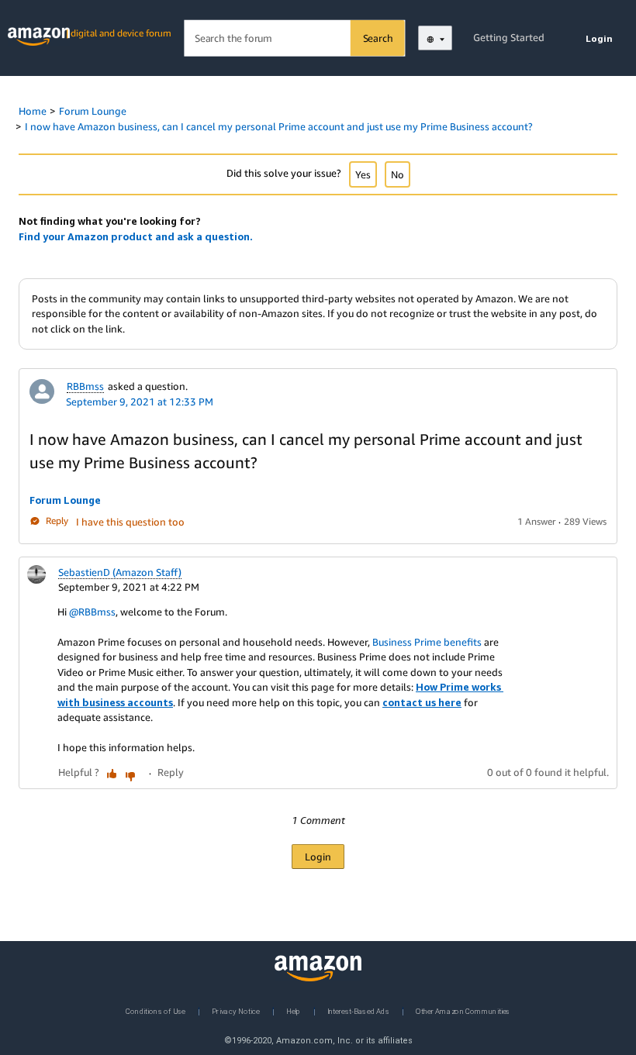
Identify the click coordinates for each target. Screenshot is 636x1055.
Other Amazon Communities (463, 1010)
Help (293, 1010)
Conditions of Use (155, 1010)
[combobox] (294, 38)
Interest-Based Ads (358, 1010)
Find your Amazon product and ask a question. (136, 236)
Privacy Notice (236, 1010)
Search (378, 38)
